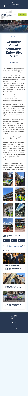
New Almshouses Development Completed (13, 287)
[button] (15, 14)
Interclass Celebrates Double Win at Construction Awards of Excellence (13, 267)
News (15, 36)
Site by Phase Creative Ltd (14, 331)
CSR (12, 36)
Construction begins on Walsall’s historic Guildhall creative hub (13, 306)
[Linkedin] (15, 322)
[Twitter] (12, 322)
